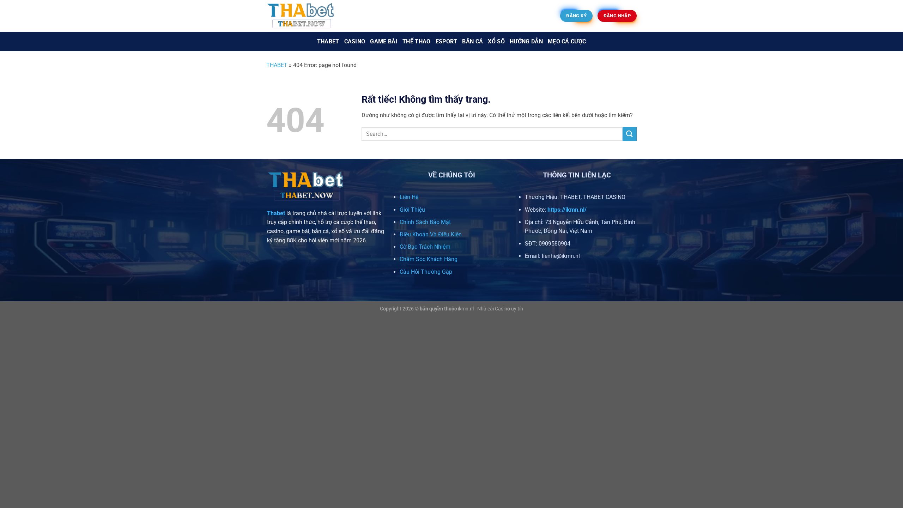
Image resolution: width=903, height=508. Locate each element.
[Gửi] (630, 134)
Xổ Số (496, 41)
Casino (354, 41)
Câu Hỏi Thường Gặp (426, 271)
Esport (446, 41)
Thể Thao (416, 41)
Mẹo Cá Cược (567, 41)
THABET (276, 65)
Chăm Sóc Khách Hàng (428, 259)
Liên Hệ (409, 197)
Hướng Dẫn (526, 41)
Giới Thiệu (412, 209)
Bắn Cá (472, 41)
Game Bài (384, 41)
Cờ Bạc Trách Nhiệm (425, 246)
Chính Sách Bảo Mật (425, 222)
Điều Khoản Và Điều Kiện (431, 234)
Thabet (328, 41)
